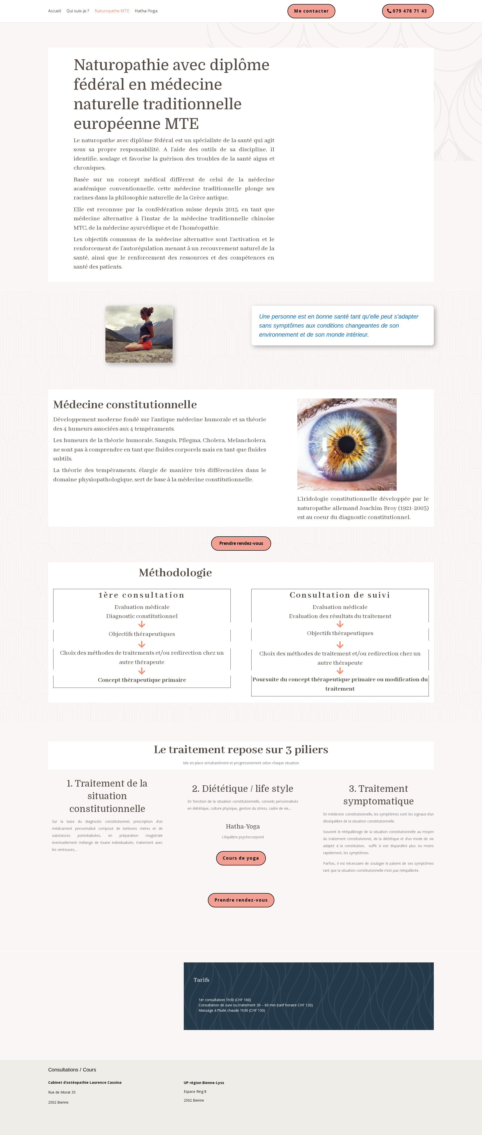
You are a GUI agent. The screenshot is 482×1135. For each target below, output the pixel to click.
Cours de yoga (241, 858)
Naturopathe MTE (112, 11)
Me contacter (311, 11)
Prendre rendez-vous (241, 543)
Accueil (54, 11)
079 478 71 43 (410, 11)
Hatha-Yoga (146, 11)
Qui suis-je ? (78, 11)
